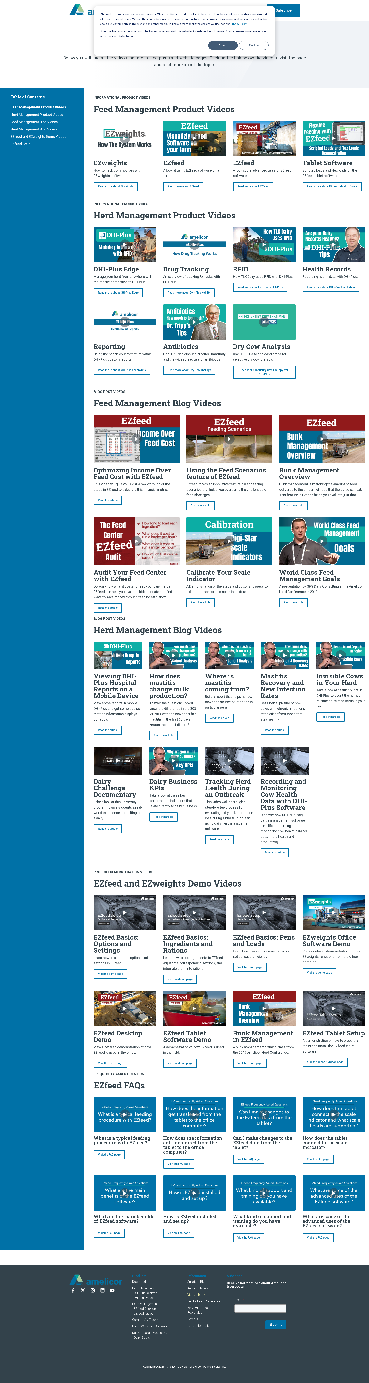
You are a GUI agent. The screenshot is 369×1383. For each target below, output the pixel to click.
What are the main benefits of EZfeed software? (124, 1218)
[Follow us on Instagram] (92, 1290)
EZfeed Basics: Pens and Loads (264, 940)
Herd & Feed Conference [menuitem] (204, 1301)
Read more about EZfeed (183, 186)
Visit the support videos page (325, 1061)
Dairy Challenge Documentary (115, 788)
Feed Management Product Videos (38, 107)
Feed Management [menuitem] (145, 1304)
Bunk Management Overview (309, 473)
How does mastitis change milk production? (169, 686)
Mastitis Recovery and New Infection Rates (283, 686)
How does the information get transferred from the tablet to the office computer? (192, 1145)
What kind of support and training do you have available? (262, 1221)
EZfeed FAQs (20, 144)
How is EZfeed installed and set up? (190, 1218)
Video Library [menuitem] (196, 1295)
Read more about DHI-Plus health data (331, 287)
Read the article (108, 500)
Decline (254, 45)
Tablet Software (328, 162)
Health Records (327, 269)
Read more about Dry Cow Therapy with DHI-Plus (264, 372)
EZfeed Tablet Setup (334, 1033)
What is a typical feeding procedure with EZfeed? (122, 1140)
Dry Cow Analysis (261, 346)
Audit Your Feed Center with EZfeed (130, 575)
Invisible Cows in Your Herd (339, 679)
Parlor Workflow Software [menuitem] (149, 1326)
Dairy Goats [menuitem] (142, 1337)
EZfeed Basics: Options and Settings (116, 943)
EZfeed (173, 162)
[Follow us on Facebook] (73, 1290)
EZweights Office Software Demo (329, 940)
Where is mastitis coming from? (227, 682)
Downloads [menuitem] (139, 1281)
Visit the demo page (110, 973)
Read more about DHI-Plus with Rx (189, 292)
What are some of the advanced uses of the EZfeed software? (326, 1221)
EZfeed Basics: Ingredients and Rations (188, 943)
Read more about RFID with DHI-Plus (260, 287)
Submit (276, 1325)
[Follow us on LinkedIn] (102, 1290)
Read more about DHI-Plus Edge (118, 292)
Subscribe (284, 10)
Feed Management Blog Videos (34, 122)
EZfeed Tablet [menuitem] (143, 1313)
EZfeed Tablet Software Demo (187, 1036)
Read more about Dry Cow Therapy (189, 370)
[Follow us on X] (83, 1290)
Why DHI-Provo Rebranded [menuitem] (197, 1310)
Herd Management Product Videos (37, 115)
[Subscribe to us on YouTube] (112, 1290)
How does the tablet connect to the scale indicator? (325, 1142)
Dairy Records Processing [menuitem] (149, 1333)
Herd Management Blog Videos (34, 129)
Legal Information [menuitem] (199, 1325)
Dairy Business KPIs (173, 784)
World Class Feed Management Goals (309, 575)
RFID (240, 269)
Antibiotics (180, 346)
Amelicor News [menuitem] (197, 1288)
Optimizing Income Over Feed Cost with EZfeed (132, 473)
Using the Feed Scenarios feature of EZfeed (226, 473)
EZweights (110, 162)
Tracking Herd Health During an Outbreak (228, 788)
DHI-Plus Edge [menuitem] (143, 1298)
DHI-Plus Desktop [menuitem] (145, 1293)
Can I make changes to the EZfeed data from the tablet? (262, 1142)
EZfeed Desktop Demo (118, 1036)
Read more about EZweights (115, 186)
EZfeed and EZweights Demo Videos (38, 136)
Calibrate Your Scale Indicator (218, 575)
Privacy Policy (238, 23)
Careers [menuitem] (192, 1319)
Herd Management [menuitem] (144, 1288)
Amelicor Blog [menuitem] (196, 1281)
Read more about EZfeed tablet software (332, 186)
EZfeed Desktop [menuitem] (145, 1309)
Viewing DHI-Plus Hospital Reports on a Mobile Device (116, 686)
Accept (223, 45)
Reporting (109, 346)
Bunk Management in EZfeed (263, 1036)
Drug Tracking (186, 269)
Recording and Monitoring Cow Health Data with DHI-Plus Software (284, 794)
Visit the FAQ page (109, 1154)
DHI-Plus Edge (116, 269)
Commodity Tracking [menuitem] (146, 1320)
